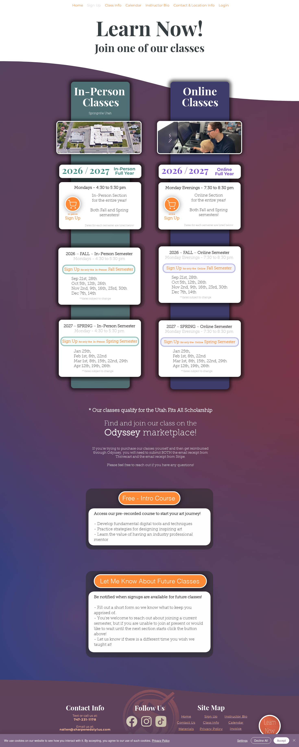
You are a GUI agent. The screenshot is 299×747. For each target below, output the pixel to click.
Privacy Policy (161, 740)
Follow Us (150, 707)
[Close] (294, 740)
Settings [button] (242, 740)
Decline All (261, 740)
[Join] (73, 204)
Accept (281, 740)
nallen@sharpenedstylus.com (85, 729)
